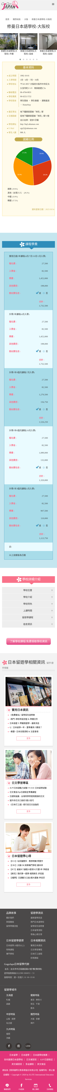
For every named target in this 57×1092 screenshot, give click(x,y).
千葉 (38, 1004)
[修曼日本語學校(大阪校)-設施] (29, 41)
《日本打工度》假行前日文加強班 (24, 805)
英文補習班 (17, 1064)
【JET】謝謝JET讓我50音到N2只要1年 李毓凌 (29, 869)
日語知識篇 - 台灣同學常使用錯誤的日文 (27, 796)
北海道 (9, 995)
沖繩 (8, 1038)
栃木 (32, 1008)
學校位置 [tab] (27, 590)
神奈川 (39, 1000)
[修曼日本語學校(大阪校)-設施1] (48, 41)
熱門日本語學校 (37, 922)
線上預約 (35, 1089)
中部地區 (10, 1014)
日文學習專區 (36, 950)
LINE (28, 1046)
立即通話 (50, 1089)
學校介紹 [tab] (27, 597)
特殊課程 (10, 950)
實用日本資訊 (36, 945)
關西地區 (35, 1014)
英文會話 (41, 1064)
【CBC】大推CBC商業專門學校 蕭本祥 (26, 865)
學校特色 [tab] (27, 604)
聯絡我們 (7, 1089)
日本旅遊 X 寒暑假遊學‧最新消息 (24, 723)
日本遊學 (25, 1055)
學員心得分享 (36, 934)
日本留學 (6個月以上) (15, 945)
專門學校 (10, 954)
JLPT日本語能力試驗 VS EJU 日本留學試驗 (28, 788)
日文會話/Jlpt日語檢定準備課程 (23, 792)
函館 (8, 1004)
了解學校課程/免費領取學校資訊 (28, 641)
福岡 (8, 1034)
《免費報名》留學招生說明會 (22, 715)
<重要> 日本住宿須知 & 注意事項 (24, 732)
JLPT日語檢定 (46, 1059)
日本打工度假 (36, 954)
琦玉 (32, 1004)
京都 (38, 1019)
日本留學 (13, 1055)
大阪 (32, 1019)
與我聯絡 (10, 922)
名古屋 (9, 1023)
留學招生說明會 (37, 926)
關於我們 (10, 918)
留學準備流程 (12, 926)
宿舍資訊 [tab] (27, 624)
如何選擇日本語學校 (13, 1059)
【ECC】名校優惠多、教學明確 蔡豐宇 (26, 861)
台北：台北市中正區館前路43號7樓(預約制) (23, 969)
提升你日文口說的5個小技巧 (22, 800)
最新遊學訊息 (36, 918)
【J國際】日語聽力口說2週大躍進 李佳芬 (27, 878)
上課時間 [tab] (27, 610)
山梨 (8, 1019)
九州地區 (10, 1029)
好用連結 (34, 958)
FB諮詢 (21, 1089)
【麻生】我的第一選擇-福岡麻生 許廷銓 (27, 874)
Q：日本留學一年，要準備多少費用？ (26, 727)
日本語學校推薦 (40, 1055)
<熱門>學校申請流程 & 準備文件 (24, 719)
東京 (32, 1000)
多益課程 (29, 1064)
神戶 (32, 1023)
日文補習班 (31, 1059)
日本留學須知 (36, 930)
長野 (13, 1019)
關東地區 (35, 995)
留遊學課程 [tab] (27, 617)
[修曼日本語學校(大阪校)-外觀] (9, 41)
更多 (28, 738)
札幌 (8, 1000)
